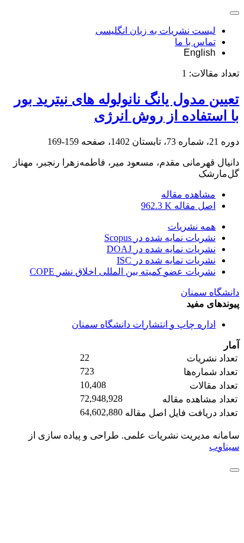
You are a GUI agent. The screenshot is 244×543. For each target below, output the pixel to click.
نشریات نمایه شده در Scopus (160, 238)
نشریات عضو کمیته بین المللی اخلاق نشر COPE (123, 271)
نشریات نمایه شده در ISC (166, 260)
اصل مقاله (178, 206)
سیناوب (224, 447)
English (200, 52)
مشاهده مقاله (188, 194)
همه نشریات (192, 226)
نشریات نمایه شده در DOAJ (161, 249)
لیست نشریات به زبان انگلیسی (155, 31)
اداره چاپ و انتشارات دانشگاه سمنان (144, 324)
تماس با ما (195, 42)
